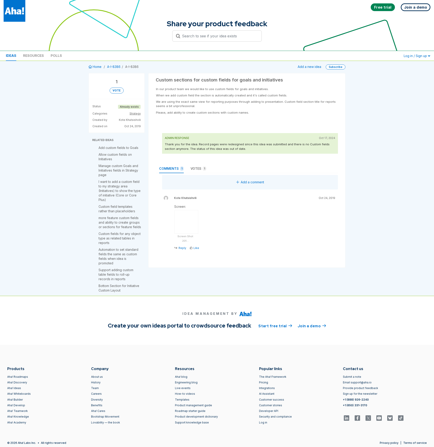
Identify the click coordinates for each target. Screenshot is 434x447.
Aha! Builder (15, 399)
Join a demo (312, 326)
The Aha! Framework (272, 376)
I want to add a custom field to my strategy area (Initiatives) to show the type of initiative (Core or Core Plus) (120, 191)
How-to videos (185, 393)
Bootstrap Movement (105, 416)
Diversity (97, 399)
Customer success (271, 399)
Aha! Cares (98, 411)
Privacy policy (389, 443)
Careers (96, 393)
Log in (263, 422)
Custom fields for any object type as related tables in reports (120, 238)
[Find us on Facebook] (357, 418)
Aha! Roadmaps (17, 376)
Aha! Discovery (17, 382)
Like (196, 248)
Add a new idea (309, 67)
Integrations (267, 388)
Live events (183, 388)
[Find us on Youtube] (379, 418)
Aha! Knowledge (18, 416)
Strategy (135, 113)
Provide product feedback (360, 388)
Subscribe (335, 67)
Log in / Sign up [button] (416, 56)
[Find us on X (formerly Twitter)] (368, 418)
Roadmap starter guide (190, 411)
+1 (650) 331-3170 (355, 405)
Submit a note (352, 376)
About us (97, 376)
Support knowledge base (192, 422)
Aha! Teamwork (17, 411)
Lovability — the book (105, 422)
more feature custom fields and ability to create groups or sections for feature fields (120, 222)
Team (95, 388)
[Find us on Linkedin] (346, 418)
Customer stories (270, 405)
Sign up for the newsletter (360, 393)
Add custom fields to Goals (118, 148)
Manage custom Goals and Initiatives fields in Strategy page (118, 170)
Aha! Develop (16, 405)
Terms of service (415, 443)
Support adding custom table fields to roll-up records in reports (116, 274)
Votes (198, 168)
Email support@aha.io (357, 382)
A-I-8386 (113, 67)
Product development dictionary (196, 416)
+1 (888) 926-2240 (356, 399)
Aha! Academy (16, 422)
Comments (170, 168)
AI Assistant (266, 393)
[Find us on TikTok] (400, 418)
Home (97, 67)
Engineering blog (186, 382)
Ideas (11, 55)
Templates (182, 399)
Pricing (263, 382)
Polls (56, 55)
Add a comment (252, 182)
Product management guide (193, 405)
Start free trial (275, 326)
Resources (33, 55)
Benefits (96, 405)
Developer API (268, 411)
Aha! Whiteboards (19, 393)
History (96, 382)
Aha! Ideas (14, 388)
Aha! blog (181, 376)
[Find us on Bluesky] (390, 418)
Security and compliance (275, 416)
